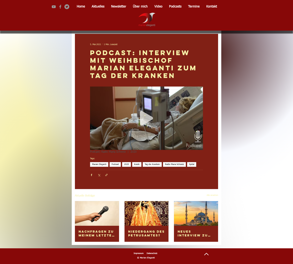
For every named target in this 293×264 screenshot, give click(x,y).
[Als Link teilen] (106, 175)
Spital (191, 164)
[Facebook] (60, 6)
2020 (126, 164)
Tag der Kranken (152, 164)
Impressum (139, 253)
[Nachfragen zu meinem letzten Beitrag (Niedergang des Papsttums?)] (97, 213)
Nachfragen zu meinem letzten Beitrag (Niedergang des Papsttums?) (97, 233)
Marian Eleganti (99, 164)
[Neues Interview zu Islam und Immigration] (196, 213)
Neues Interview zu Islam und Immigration (193, 233)
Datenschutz (152, 253)
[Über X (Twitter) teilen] (99, 175)
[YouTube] (53, 6)
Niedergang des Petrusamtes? (146, 233)
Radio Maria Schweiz (174, 164)
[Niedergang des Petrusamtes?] (147, 213)
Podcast (115, 164)
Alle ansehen (212, 195)
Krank (136, 164)
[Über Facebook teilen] (91, 175)
